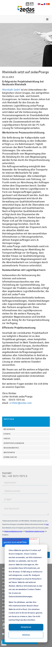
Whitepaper (9, 452)
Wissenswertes (11, 448)
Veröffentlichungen (14, 443)
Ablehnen (26, 635)
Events (7, 434)
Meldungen (9, 429)
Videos (7, 438)
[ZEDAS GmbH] (26, 10)
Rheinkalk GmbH (11, 89)
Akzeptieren (26, 627)
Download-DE (10, 457)
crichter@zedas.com (20, 403)
